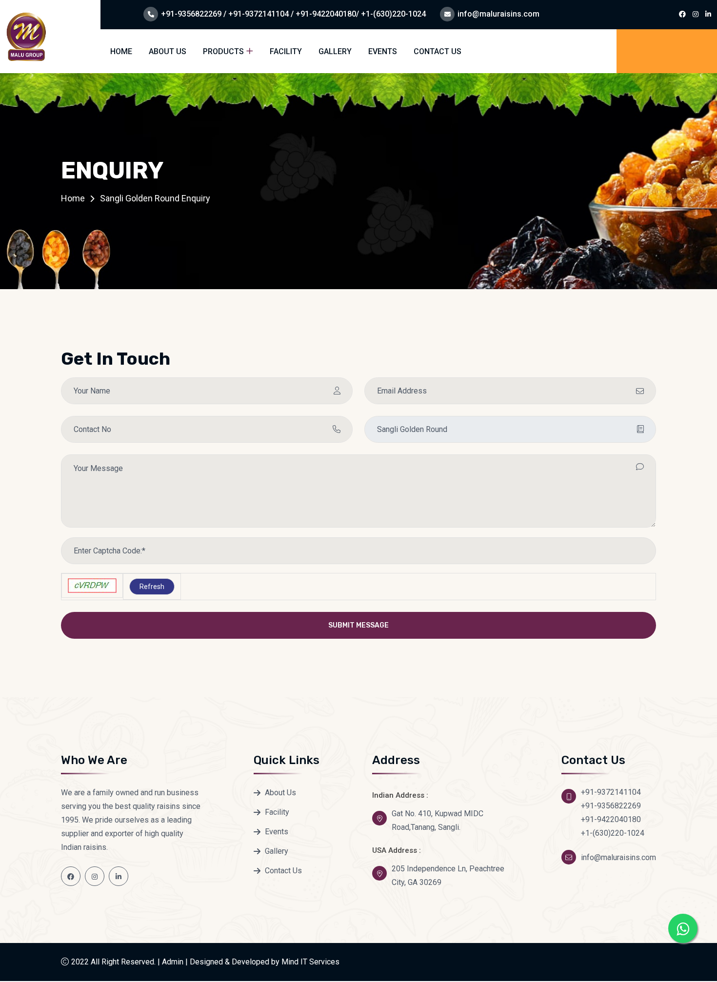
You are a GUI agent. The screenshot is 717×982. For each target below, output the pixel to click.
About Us (167, 51)
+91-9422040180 (611, 819)
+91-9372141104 (611, 792)
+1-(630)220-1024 (612, 833)
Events (382, 51)
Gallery (335, 51)
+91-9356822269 (611, 805)
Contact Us (437, 51)
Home (121, 51)
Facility (286, 51)
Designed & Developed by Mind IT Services (264, 961)
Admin (172, 961)
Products (223, 51)
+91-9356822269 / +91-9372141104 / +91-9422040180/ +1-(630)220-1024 (293, 14)
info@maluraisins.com (498, 14)
